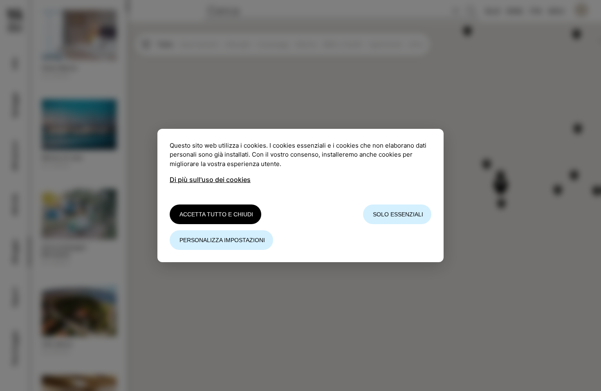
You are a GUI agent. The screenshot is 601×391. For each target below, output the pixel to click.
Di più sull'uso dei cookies (210, 179)
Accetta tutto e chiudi (216, 214)
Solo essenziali (398, 214)
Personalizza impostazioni (222, 240)
